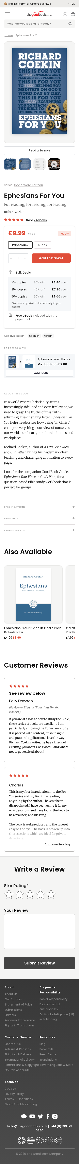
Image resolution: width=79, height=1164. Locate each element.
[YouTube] (32, 1116)
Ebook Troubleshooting (21, 1104)
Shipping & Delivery (18, 1054)
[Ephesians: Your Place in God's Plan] (33, 594)
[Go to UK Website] (22, 1139)
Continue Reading (57, 844)
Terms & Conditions (19, 1099)
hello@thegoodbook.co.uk (27, 1126)
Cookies (10, 1089)
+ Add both (39, 373)
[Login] (65, 14)
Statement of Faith (18, 1004)
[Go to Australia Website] (40, 1139)
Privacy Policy (14, 1094)
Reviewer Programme (20, 1020)
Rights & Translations (19, 1025)
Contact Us (13, 1044)
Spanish (34, 336)
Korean (48, 336)
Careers (10, 1015)
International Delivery (20, 1060)
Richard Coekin (14, 212)
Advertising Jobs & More (56, 1065)
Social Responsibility (53, 999)
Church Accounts (17, 1070)
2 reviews (40, 220)
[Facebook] (47, 1116)
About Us (11, 994)
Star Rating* (16, 886)
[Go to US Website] (31, 1139)
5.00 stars (14, 219)
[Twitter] (40, 1116)
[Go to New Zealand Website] (49, 1139)
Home (9, 35)
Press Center (49, 1054)
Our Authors (13, 999)
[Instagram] (54, 1116)
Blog (42, 1044)
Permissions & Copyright (22, 1065)
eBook (42, 245)
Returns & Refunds (18, 1049)
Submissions (13, 1010)
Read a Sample (39, 150)
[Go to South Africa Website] (58, 1139)
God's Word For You (28, 185)
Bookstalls (46, 1049)
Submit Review (39, 963)
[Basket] (73, 15)
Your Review (16, 910)
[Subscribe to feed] (24, 1116)
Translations (48, 1060)
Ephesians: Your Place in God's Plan (32, 628)
